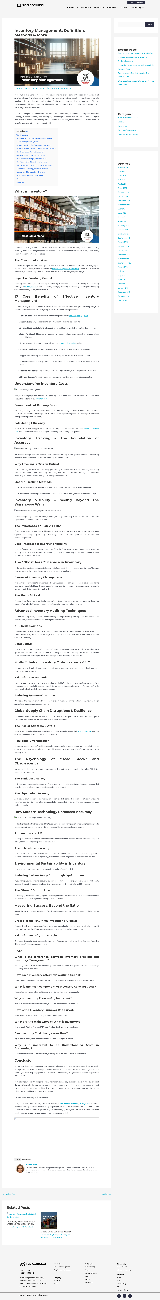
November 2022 (124, 296)
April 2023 (122, 279)
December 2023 (124, 254)
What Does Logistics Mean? (56, 1231)
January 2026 (123, 196)
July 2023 (121, 271)
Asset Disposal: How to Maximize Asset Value (135, 53)
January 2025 (123, 229)
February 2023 (123, 284)
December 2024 (124, 234)
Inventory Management (25, 88)
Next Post (106, 1194)
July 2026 (121, 171)
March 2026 (122, 188)
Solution (85, 8)
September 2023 (124, 263)
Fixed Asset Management (128, 117)
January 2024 (123, 250)
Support (98, 8)
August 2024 (123, 242)
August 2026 (123, 167)
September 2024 (124, 238)
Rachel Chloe (31, 1164)
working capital (30, 286)
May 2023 (121, 275)
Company (111, 8)
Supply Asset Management (128, 134)
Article (124, 8)
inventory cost (41, 399)
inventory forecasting (67, 343)
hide (26, 131)
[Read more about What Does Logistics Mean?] (49, 1220)
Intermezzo (122, 126)
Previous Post (8, 1194)
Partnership (136, 8)
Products (71, 8)
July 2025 (121, 209)
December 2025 (124, 200)
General (43, 1235)
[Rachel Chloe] (20, 1168)
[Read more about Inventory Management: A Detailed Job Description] (22, 1215)
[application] (77, 7)
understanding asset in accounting (65, 268)
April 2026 (122, 184)
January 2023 (123, 288)
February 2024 (123, 246)
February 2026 (123, 192)
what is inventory (84, 731)
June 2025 (122, 213)
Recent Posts (26, 1159)
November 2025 (124, 204)
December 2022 (124, 292)
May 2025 (121, 217)
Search (149, 24)
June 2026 (122, 175)
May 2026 (121, 179)
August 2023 (123, 267)
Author (18, 1159)
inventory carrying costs (78, 316)
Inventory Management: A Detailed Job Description (21, 1222)
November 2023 (124, 259)
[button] (136, 2)
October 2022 (123, 300)
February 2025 (123, 225)
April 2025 (122, 221)
